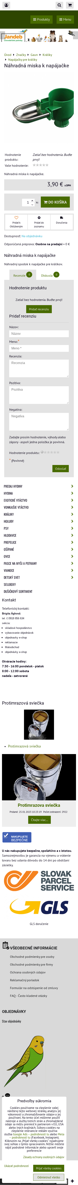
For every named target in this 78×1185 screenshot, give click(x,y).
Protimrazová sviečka (24, 746)
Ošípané (9, 549)
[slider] (41, 165)
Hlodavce (10, 535)
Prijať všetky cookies (48, 1168)
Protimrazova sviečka (39, 805)
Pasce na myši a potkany (20, 563)
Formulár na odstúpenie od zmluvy (33, 988)
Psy (6, 528)
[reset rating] (42, 452)
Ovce (7, 556)
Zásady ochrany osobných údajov (43, 1157)
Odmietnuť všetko (48, 1177)
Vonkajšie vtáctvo (16, 507)
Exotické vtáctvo (15, 500)
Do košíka (57, 202)
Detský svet (12, 577)
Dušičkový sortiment (18, 591)
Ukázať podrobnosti (16, 1166)
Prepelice (10, 542)
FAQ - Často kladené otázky (28, 996)
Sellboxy (10, 584)
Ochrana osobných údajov (28, 972)
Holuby (9, 521)
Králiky (9, 514)
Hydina (8, 493)
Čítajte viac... (39, 820)
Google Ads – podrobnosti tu (31, 1134)
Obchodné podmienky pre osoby (32, 957)
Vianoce (9, 570)
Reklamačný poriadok (24, 980)
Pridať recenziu (39, 309)
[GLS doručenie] (39, 906)
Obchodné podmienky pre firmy (31, 964)
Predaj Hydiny (13, 486)
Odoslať (60, 469)
